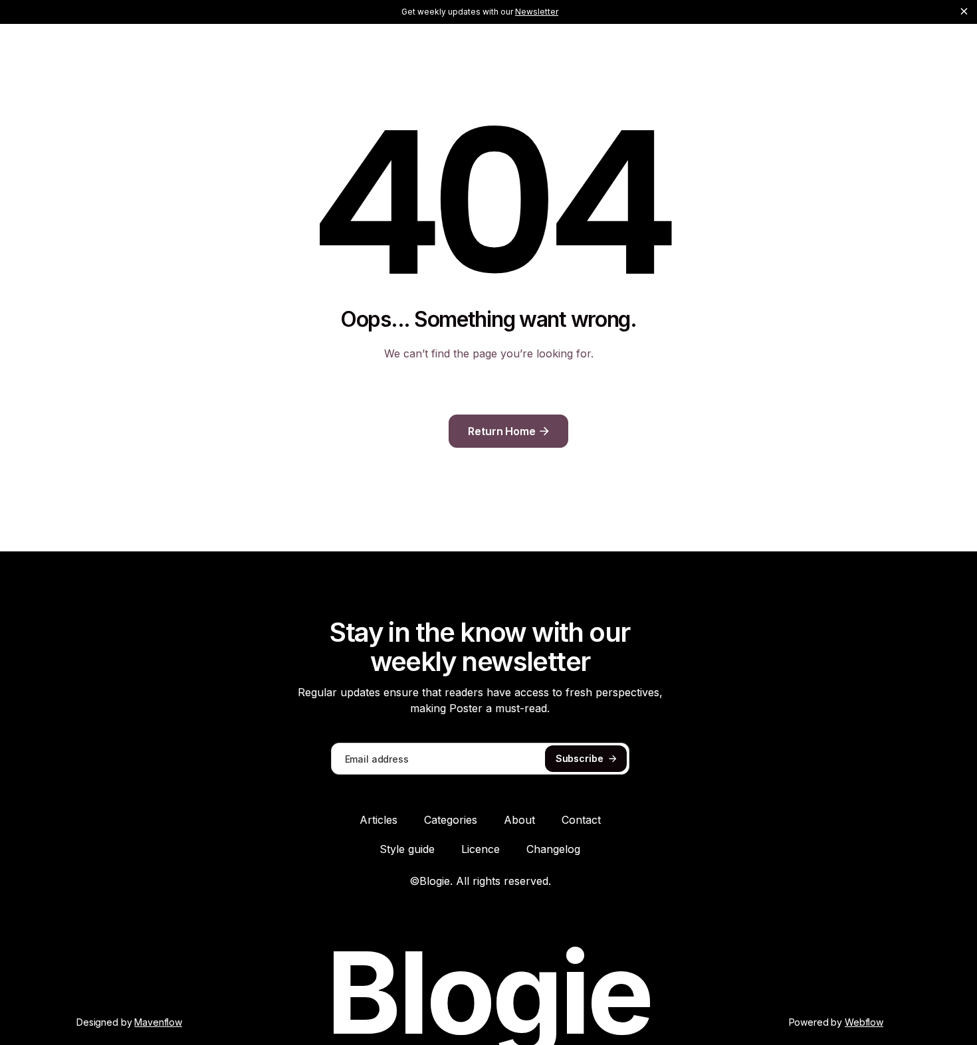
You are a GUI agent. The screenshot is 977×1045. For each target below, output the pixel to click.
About (519, 819)
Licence (480, 849)
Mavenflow (158, 1022)
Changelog (553, 849)
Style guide (407, 849)
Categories (450, 819)
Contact (581, 819)
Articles (378, 819)
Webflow (864, 1022)
